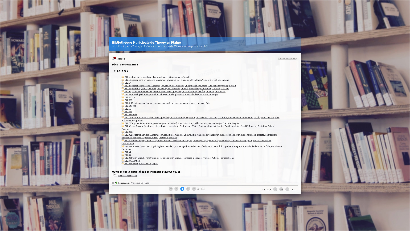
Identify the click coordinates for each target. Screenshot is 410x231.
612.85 (127, 155)
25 (275, 189)
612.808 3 (129, 131)
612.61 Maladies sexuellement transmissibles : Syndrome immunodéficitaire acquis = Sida (167, 103)
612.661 (128, 111)
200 (293, 189)
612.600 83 (129, 97)
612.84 (127, 152)
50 (281, 189)
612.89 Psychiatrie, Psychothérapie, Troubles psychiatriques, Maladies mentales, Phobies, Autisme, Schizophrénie (179, 157)
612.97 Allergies (132, 160)
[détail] (113, 183)
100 (287, 189)
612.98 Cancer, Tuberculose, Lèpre (141, 163)
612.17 (127, 82)
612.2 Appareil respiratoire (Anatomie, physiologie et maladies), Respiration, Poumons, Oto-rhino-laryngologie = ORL (180, 85)
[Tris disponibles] (115, 175)
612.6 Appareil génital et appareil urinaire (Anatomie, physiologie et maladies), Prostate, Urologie (171, 94)
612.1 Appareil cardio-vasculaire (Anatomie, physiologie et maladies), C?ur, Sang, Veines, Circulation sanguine (176, 79)
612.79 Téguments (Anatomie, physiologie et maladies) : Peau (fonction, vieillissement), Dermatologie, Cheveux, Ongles (181, 123)
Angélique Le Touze (140, 182)
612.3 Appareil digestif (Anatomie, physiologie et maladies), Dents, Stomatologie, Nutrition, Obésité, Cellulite (176, 88)
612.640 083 (130, 105)
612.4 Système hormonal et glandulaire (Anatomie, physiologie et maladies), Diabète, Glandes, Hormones (175, 91)
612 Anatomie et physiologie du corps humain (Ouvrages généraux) (156, 77)
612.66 (127, 108)
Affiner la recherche (127, 175)
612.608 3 (129, 100)
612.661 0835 (130, 114)
